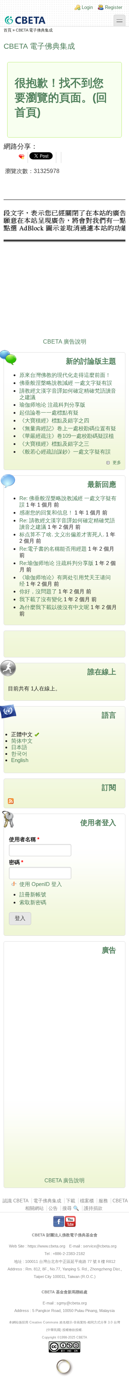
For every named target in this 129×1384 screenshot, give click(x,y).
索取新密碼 (32, 902)
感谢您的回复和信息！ (46, 512)
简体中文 (22, 741)
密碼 (16, 862)
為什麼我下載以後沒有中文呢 (54, 607)
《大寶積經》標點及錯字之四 (54, 420)
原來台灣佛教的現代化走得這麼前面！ (65, 375)
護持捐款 (93, 1208)
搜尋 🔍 (70, 1208)
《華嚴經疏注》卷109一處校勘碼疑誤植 (66, 436)
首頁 (7, 30)
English (19, 760)
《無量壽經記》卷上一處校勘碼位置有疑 (67, 428)
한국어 (19, 754)
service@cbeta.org (99, 1246)
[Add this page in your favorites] (21, 156)
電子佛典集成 (47, 1200)
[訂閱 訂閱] (64, 801)
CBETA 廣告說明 (64, 342)
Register (113, 7)
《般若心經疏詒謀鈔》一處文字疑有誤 (65, 452)
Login (87, 7)
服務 (103, 1200)
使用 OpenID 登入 (40, 884)
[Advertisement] (64, 270)
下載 (70, 1200)
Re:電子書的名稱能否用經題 (53, 549)
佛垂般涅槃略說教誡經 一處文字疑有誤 (65, 383)
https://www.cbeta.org (46, 1246)
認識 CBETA (16, 1200)
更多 (117, 462)
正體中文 (22, 734)
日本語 (19, 747)
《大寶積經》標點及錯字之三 (54, 444)
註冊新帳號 (32, 894)
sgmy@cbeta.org (72, 1303)
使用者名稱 (24, 839)
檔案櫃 (87, 1200)
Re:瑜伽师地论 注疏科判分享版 (56, 563)
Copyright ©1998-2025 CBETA (64, 1337)
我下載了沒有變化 (40, 599)
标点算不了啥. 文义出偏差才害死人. (61, 534)
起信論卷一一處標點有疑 (48, 413)
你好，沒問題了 (38, 591)
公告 (53, 1208)
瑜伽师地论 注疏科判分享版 (52, 405)
